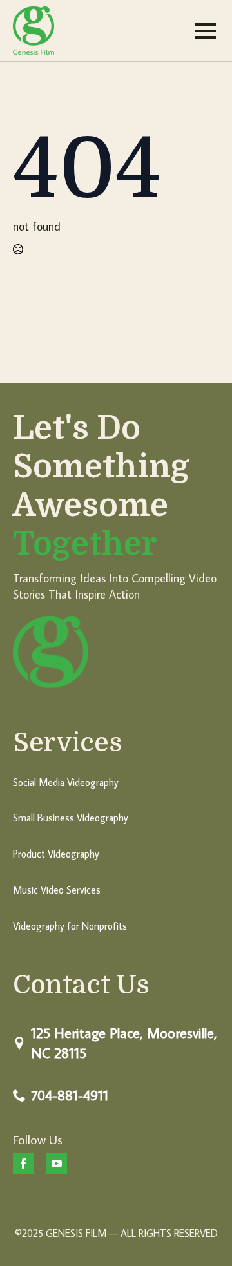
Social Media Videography (66, 782)
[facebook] (23, 1163)
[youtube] (56, 1163)
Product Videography (56, 853)
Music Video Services (57, 889)
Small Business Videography (70, 817)
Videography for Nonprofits (70, 925)
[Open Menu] (205, 31)
